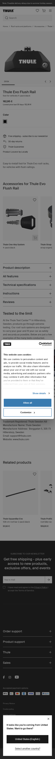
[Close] (48, 719)
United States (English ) (27, 739)
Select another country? (27, 748)
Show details (39, 393)
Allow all (27, 402)
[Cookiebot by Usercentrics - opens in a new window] (39, 344)
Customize (25, 412)
